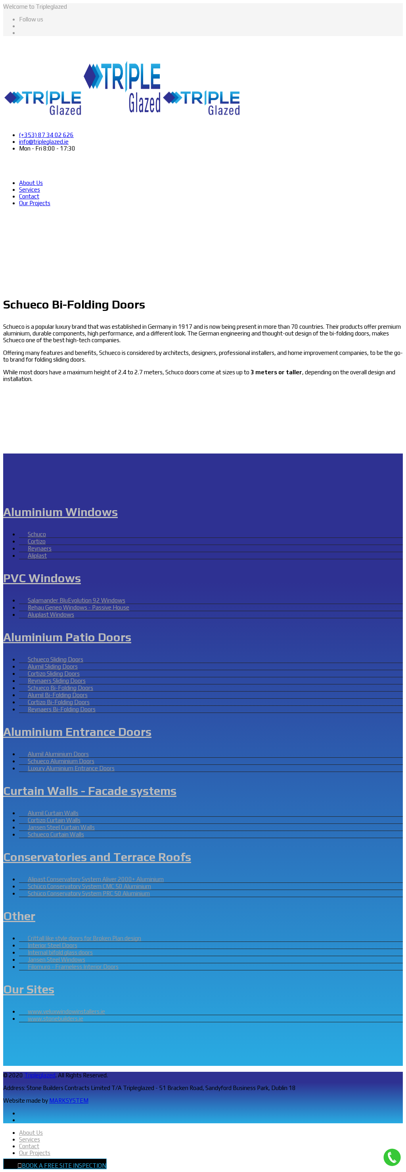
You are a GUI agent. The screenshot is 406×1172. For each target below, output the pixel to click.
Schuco (37, 534)
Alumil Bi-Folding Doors (58, 695)
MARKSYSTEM (68, 1100)
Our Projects (34, 203)
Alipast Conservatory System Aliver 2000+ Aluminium (96, 879)
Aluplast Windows (51, 614)
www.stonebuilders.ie (55, 1018)
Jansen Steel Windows (56, 959)
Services (29, 189)
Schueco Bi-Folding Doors (60, 687)
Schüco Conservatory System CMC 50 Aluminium (89, 886)
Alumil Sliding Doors (53, 666)
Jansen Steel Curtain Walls (61, 827)
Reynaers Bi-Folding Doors (62, 709)
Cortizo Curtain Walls (54, 820)
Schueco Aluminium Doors (61, 761)
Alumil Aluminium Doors (58, 754)
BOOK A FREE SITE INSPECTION (64, 1165)
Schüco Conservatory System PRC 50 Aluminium (89, 893)
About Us (31, 182)
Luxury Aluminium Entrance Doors (71, 768)
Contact (29, 196)
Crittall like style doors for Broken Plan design (84, 938)
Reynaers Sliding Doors (57, 680)
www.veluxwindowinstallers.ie (66, 1011)
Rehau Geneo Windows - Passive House (78, 607)
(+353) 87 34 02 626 (46, 134)
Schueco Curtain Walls (56, 834)
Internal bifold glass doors (60, 952)
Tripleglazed (40, 1075)
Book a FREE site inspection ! (49, 219)
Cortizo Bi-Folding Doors (59, 702)
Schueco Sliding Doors (55, 659)
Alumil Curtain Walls (53, 813)
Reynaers (40, 548)
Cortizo (37, 541)
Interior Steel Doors (52, 945)
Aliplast (37, 555)
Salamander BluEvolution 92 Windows (76, 600)
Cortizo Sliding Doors (54, 673)
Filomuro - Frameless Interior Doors (73, 966)
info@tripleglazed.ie (44, 141)
